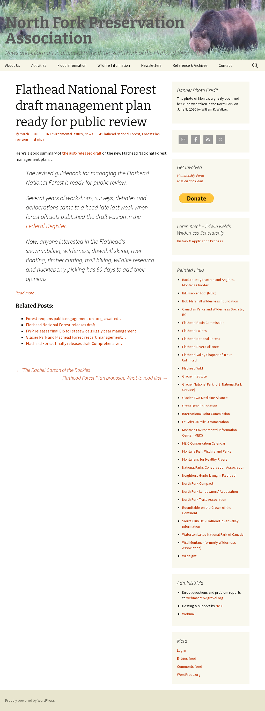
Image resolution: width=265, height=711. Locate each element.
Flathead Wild (192, 368)
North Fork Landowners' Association (210, 491)
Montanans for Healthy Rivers (204, 459)
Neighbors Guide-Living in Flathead (208, 475)
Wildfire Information (114, 65)
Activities (38, 65)
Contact (225, 65)
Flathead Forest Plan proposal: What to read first (115, 377)
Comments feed (189, 666)
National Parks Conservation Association (213, 467)
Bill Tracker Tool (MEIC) (199, 293)
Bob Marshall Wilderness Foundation (210, 301)
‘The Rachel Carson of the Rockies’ (53, 370)
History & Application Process (200, 241)
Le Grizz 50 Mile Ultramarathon (205, 421)
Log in (181, 650)
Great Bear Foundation (199, 405)
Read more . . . (28, 292)
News (89, 134)
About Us (12, 65)
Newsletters (151, 65)
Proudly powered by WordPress (30, 700)
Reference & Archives (190, 65)
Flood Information (71, 65)
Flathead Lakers (194, 330)
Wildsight (189, 556)
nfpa (40, 139)
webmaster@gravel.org (204, 598)
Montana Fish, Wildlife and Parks (206, 451)
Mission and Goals (190, 181)
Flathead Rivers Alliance (200, 346)
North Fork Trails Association (204, 499)
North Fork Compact (197, 483)
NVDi (219, 606)
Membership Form (190, 175)
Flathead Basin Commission (203, 322)
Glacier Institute (194, 376)
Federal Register (46, 226)
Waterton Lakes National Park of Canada (213, 534)
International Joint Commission (206, 413)
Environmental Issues (66, 134)
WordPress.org (189, 674)
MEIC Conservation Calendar (203, 443)
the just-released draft (81, 153)
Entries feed (186, 658)
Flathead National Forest (121, 134)
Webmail (188, 614)
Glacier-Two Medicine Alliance (205, 397)
